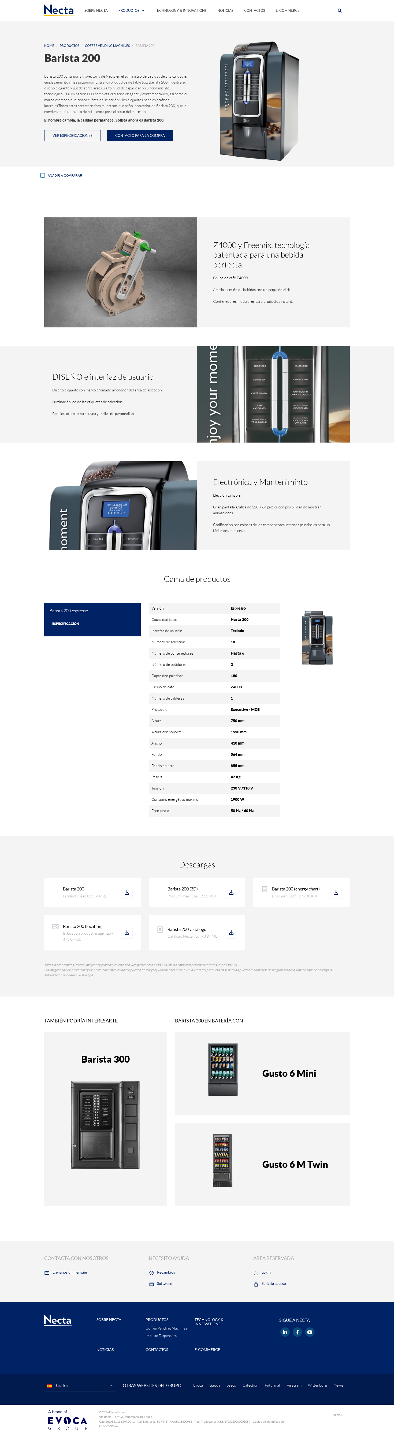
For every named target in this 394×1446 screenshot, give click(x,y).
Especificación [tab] (65, 623)
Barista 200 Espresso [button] (69, 611)
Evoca (198, 1385)
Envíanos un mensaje (70, 1272)
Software (164, 1283)
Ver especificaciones (72, 136)
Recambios (166, 1272)
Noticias (225, 11)
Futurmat (272, 1385)
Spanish (61, 1386)
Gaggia (214, 1385)
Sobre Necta (96, 11)
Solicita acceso (274, 1283)
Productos (128, 11)
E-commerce (288, 11)
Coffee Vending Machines (107, 45)
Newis (338, 1385)
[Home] (59, 10)
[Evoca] (67, 1419)
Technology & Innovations (181, 11)
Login (266, 1272)
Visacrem (294, 1385)
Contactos (254, 11)
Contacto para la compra (140, 136)
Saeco (231, 1385)
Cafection (250, 1385)
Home (49, 45)
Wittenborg (317, 1385)
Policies (337, 1415)
